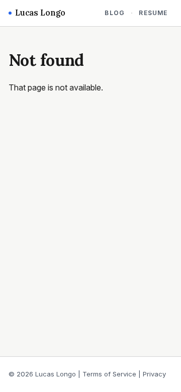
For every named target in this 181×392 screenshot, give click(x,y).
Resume (153, 13)
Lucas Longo (40, 13)
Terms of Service (109, 374)
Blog (115, 13)
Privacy (154, 374)
